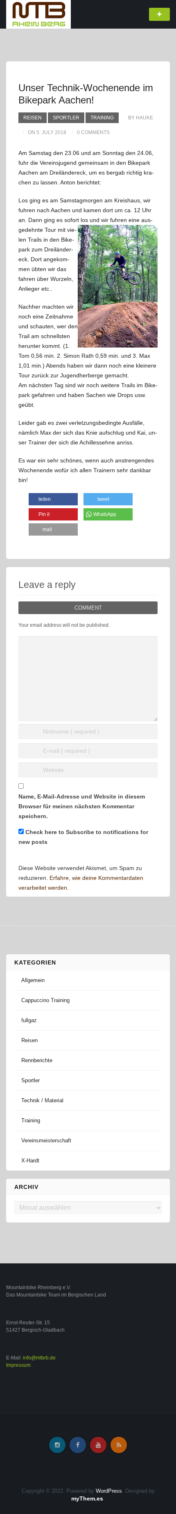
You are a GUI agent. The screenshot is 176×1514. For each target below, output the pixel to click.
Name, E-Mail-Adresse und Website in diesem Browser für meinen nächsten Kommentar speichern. (81, 806)
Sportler (66, 118)
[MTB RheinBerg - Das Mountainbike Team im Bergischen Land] (38, 14)
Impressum (18, 1365)
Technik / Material (42, 1100)
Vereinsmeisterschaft (46, 1140)
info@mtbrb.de (39, 1358)
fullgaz (29, 1020)
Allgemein (33, 980)
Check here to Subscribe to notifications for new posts (83, 837)
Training (102, 118)
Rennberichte (36, 1060)
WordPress (109, 1491)
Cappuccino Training (45, 1000)
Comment (88, 608)
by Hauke (140, 118)
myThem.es (87, 1498)
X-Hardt (30, 1160)
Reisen (32, 118)
